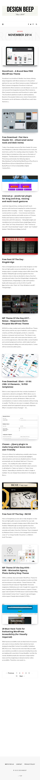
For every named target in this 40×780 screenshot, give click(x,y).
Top (20, 776)
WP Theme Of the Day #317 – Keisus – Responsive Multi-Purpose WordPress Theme (16, 321)
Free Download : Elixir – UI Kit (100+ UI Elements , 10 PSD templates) (16, 384)
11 (16, 676)
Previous (11, 673)
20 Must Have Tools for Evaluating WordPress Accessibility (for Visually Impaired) (14, 632)
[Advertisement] (16, 714)
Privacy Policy (29, 764)
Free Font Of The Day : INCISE (16, 514)
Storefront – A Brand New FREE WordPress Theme (17, 72)
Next (21, 676)
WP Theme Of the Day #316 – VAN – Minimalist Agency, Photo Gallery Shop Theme (16, 570)
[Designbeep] (20, 11)
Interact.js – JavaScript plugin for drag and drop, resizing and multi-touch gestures (17, 199)
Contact (19, 764)
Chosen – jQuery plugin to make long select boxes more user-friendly (16, 447)
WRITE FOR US (9, 764)
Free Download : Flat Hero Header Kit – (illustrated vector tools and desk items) (17, 140)
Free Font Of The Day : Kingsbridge (13, 260)
